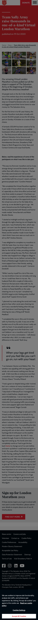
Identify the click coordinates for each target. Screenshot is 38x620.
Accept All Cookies (19, 616)
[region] (19, 605)
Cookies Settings (19, 610)
